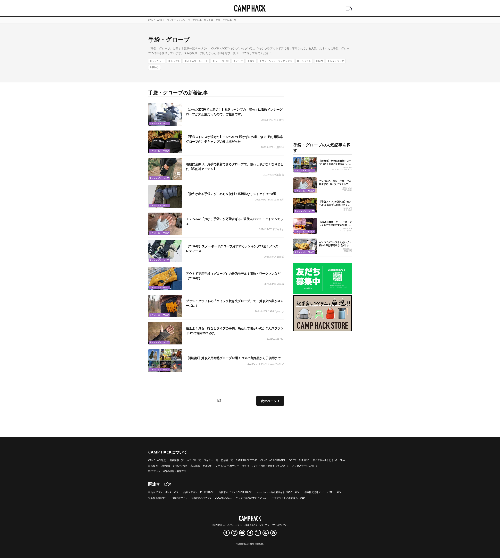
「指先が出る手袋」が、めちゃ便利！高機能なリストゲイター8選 (231, 194)
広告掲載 (195, 465)
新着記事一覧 (177, 460)
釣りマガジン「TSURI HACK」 (199, 492)
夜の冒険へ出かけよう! (325, 460)
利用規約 (207, 465)
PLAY (342, 460)
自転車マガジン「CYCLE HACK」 (236, 492)
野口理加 (348, 251)
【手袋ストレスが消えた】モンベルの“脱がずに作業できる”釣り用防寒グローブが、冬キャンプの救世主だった (335, 206)
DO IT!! (292, 460)
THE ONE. (304, 460)
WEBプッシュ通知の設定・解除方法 (167, 471)
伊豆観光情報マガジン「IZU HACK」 (323, 492)
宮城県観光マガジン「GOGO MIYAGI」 (212, 497)
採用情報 (165, 465)
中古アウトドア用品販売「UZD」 (289, 497)
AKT (282, 338)
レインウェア (337, 61)
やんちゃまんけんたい (272, 363)
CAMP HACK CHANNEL (272, 460)
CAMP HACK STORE (246, 460)
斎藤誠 (280, 256)
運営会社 (153, 465)
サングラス (305, 61)
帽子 (252, 61)
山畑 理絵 (279, 147)
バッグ (239, 61)
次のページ (269, 401)
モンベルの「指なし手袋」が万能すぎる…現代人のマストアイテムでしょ (335, 184)
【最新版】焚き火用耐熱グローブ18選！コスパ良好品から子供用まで (233, 358)
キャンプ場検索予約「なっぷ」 (252, 497)
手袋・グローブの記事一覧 (222, 20)
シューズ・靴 (222, 61)
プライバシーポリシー (227, 465)
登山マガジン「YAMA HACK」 (164, 492)
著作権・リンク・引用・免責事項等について (265, 465)
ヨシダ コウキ (346, 230)
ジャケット (158, 61)
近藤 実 (280, 174)
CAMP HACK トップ (158, 20)
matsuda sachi (276, 199)
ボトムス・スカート (197, 61)
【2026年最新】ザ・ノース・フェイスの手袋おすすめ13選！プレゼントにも (335, 225)
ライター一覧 (211, 460)
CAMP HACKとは (157, 460)
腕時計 (155, 67)
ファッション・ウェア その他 (277, 61)
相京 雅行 (279, 120)
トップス (175, 61)
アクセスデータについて (305, 465)
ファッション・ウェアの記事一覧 (188, 20)
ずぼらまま (278, 229)
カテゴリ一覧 (194, 460)
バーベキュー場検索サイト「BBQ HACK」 (279, 492)
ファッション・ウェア (159, 123)
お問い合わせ (180, 465)
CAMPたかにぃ (276, 311)
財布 (320, 61)
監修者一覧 (227, 460)
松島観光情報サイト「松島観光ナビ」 (168, 497)
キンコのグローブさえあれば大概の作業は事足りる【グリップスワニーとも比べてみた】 (335, 245)
